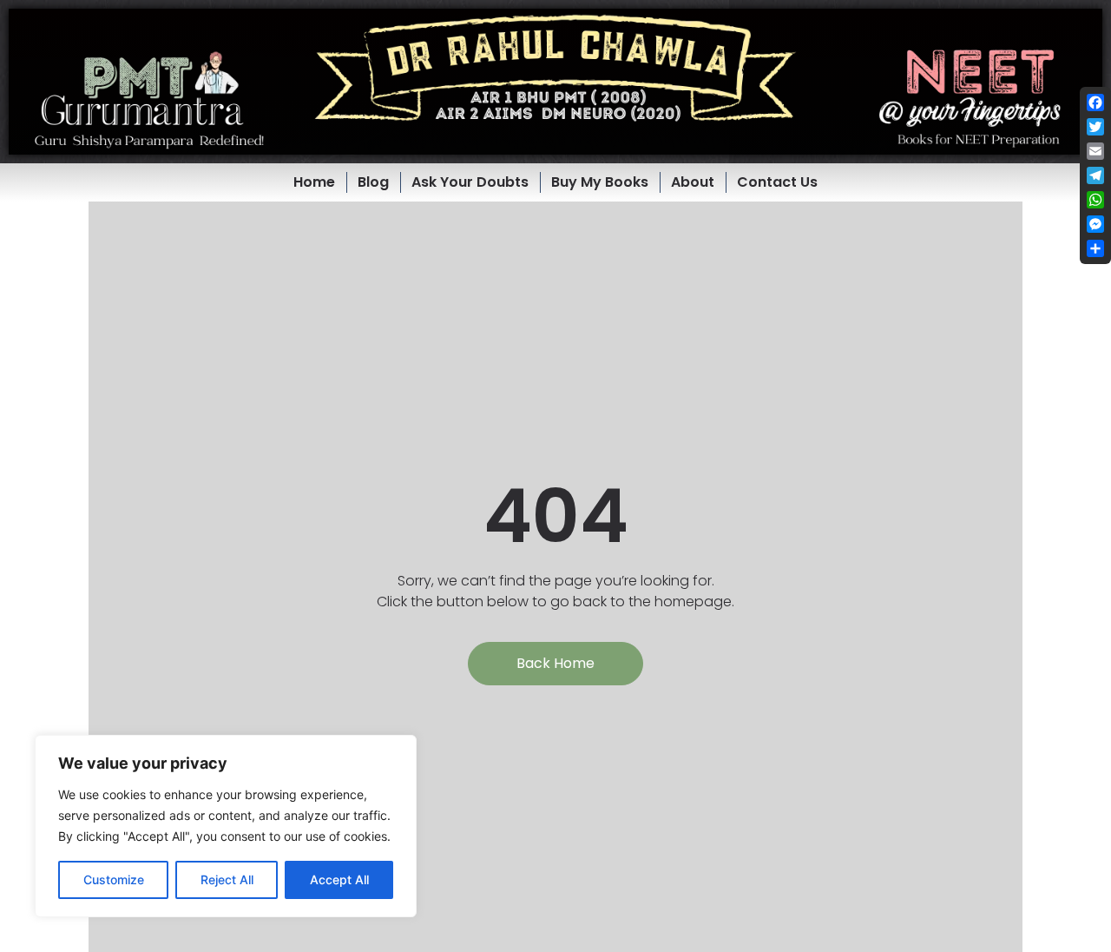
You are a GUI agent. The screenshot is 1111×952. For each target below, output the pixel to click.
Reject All (227, 879)
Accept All (339, 879)
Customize (113, 879)
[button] (555, 82)
